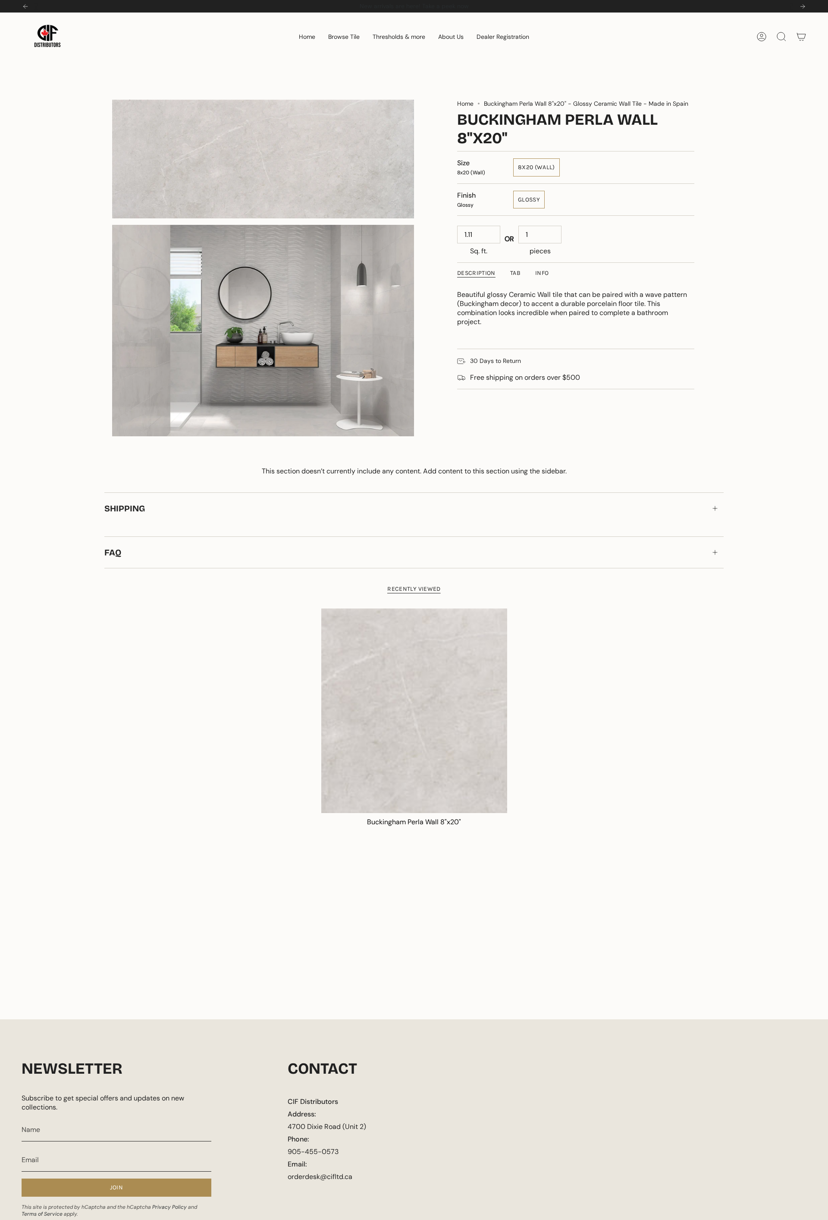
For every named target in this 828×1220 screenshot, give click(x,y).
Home (465, 103)
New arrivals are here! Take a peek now (414, 6)
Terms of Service (42, 1214)
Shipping (124, 508)
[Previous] (25, 6)
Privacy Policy (169, 1207)
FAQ (112, 552)
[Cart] (801, 36)
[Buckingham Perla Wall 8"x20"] (414, 710)
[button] (344, 36)
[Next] (802, 6)
